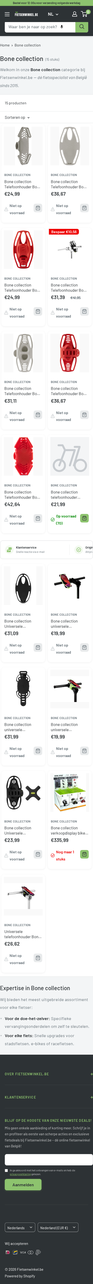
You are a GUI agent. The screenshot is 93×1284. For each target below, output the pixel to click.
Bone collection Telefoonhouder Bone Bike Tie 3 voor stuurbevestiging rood (23, 287)
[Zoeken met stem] (62, 26)
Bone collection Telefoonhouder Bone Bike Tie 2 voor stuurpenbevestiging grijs (22, 184)
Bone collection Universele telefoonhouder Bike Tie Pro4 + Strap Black (21, 831)
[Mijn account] (74, 14)
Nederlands (16, 1228)
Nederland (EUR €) (54, 1228)
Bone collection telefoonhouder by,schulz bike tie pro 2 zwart (69, 495)
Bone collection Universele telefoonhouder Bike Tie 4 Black (21, 624)
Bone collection (28, 45)
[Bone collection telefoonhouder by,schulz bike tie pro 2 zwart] (70, 455)
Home (5, 45)
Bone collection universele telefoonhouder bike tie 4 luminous (68, 624)
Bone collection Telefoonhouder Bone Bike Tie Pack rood (22, 495)
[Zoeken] (81, 26)
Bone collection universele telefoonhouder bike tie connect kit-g (21, 727)
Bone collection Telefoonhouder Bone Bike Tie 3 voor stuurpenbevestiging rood (69, 391)
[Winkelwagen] (84, 14)
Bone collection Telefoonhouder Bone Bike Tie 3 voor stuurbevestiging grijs (69, 184)
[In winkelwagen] (84, 518)
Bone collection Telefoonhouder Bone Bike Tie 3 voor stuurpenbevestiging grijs (22, 391)
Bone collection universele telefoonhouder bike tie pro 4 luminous (68, 727)
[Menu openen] (7, 14)
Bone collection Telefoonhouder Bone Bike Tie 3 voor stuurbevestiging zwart (69, 287)
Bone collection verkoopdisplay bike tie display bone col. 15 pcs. (68, 831)
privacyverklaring (20, 1174)
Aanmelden (23, 1184)
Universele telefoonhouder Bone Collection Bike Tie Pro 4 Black (22, 934)
